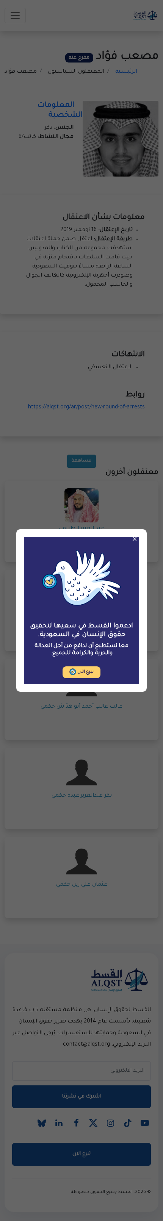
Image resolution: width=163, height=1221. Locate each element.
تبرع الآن (85, 672)
